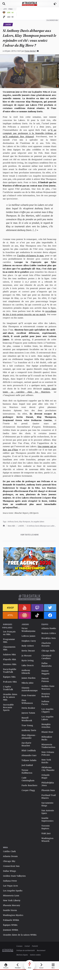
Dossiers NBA (9, 664)
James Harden (28, 678)
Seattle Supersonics (47, 819)
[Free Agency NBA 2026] (29, 561)
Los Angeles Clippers (47, 710)
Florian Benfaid (30, 51)
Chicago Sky (9, 861)
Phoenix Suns (48, 790)
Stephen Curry (29, 641)
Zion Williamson (27, 701)
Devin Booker (28, 708)
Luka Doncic (28, 665)
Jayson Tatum (28, 713)
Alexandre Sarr (29, 755)
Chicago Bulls (48, 650)
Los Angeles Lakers (47, 718)
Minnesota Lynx (11, 895)
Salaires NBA (9, 654)
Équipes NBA (9, 677)
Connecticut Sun (11, 866)
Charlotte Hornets (46, 644)
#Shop (10, 607)
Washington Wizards (47, 839)
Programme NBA (9, 640)
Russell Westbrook (27, 719)
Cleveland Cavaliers (46, 657)
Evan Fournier (29, 695)
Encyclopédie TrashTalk (9, 670)
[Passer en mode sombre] (55, 3)
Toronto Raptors (45, 827)
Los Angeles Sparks (12, 890)
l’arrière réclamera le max (30, 255)
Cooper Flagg (28, 790)
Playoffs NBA (9, 659)
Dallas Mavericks (46, 664)
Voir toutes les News (29, 534)
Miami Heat (47, 732)
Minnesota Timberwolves (48, 745)
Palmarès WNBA (11, 920)
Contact (27, 946)
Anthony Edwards (26, 671)
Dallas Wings (9, 871)
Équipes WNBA (10, 925)
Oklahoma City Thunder (47, 768)
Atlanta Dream (10, 856)
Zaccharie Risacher (26, 744)
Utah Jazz (46, 833)
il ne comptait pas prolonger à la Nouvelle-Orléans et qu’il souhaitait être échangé (29, 133)
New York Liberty (11, 900)
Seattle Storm (10, 910)
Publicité (35, 946)
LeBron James (28, 636)
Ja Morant (26, 655)
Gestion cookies (35, 955)
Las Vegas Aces (10, 886)
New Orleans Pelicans (47, 753)
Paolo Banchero (29, 785)
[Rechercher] (4, 3)
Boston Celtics (48, 633)
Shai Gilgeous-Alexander (29, 736)
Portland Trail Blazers (48, 796)
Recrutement (41, 950)
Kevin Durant (28, 650)
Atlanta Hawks (48, 628)
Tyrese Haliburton (27, 771)
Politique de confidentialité (25, 950)
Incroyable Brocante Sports (8, 707)
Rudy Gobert (28, 646)
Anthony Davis (13, 521)
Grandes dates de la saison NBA (10, 697)
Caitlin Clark (9, 851)
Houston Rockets (45, 695)
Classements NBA (9, 648)
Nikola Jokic (28, 683)
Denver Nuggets (45, 672)
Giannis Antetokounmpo (30, 689)
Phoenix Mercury (11, 905)
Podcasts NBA (10, 682)
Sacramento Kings (47, 804)
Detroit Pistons (45, 679)
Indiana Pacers (45, 702)
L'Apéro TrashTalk (8, 688)
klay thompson (24, 521)
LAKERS (21, 525)
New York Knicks (46, 761)
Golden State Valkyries (14, 876)
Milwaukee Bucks (46, 738)
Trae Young (27, 725)
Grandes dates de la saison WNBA (19, 935)
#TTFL (10, 615)
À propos (19, 946)
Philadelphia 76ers (47, 784)
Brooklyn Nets (48, 638)
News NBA (11, 525)
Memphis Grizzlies (45, 725)
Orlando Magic (45, 776)
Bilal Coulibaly (29, 750)
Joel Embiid (27, 765)
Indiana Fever (10, 881)
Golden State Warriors (47, 687)
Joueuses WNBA (10, 930)
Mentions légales (22, 955)
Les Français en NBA (9, 633)
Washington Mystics (13, 915)
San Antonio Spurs (47, 811)
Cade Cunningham (28, 779)
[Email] (37, 51)
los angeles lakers (37, 521)
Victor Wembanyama (28, 629)
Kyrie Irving (28, 660)
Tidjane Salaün (29, 760)
